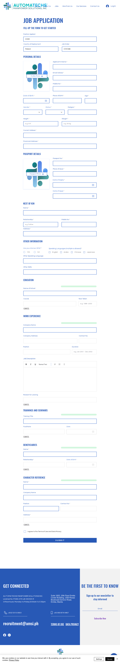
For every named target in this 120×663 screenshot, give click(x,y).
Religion (71, 107)
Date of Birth (29, 96)
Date (68, 426)
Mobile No (56, 84)
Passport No (57, 158)
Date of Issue (59, 191)
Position (26, 347)
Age (86, 96)
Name (25, 208)
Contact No (64, 503)
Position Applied (29, 34)
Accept (109, 659)
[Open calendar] (46, 101)
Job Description (29, 359)
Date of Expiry (59, 180)
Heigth (25, 119)
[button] (36, 76)
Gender (26, 107)
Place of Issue (58, 169)
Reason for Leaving (30, 395)
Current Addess (29, 130)
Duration (75, 347)
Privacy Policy (14, 660)
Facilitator (27, 426)
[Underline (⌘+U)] (35, 364)
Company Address (30, 336)
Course (26, 299)
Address (26, 229)
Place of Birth (58, 95)
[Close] (117, 659)
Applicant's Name (59, 62)
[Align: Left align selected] (55, 364)
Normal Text (43, 364)
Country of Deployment (32, 44)
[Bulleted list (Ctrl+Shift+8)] (64, 364)
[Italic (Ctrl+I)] (30, 364)
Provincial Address (30, 141)
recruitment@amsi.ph (20, 623)
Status (48, 107)
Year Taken (83, 299)
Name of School (29, 288)
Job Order (65, 44)
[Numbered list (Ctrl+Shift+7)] (59, 364)
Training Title (28, 416)
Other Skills (27, 267)
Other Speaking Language (33, 256)
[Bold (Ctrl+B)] (26, 364)
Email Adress (58, 73)
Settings (99, 659)
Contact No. (83, 336)
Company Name (29, 325)
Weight (64, 119)
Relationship (28, 219)
